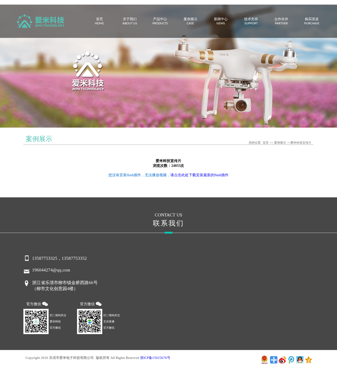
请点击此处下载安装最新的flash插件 (199, 175)
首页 (266, 142)
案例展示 (280, 142)
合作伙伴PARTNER (281, 21)
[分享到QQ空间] (308, 359)
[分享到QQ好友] (300, 359)
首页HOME (99, 21)
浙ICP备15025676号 (155, 358)
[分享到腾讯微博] (291, 359)
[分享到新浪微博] (282, 359)
